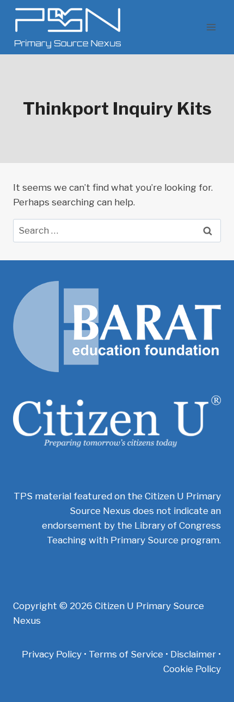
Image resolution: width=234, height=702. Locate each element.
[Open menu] (211, 26)
